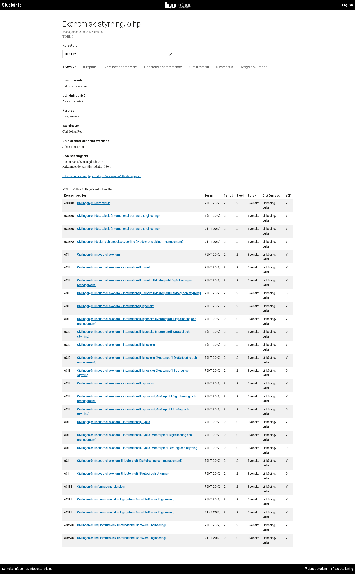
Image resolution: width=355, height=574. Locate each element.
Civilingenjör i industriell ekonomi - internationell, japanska (115, 306)
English (347, 5)
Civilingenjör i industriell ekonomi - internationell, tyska (113, 422)
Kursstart (69, 45)
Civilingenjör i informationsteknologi (101, 486)
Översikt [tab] (69, 67)
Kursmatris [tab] (224, 67)
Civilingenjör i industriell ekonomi (98, 254)
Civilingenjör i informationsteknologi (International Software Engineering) (125, 499)
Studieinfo (12, 5)
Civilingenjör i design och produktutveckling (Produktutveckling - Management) (130, 242)
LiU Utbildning (343, 569)
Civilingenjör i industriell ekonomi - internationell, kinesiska (116, 345)
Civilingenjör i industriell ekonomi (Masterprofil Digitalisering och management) (129, 461)
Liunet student (317, 569)
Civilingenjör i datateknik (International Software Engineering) (118, 216)
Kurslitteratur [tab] (199, 67)
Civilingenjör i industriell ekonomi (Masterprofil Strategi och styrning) (123, 474)
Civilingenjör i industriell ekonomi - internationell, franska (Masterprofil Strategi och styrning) (139, 293)
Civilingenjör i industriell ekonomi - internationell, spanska (115, 383)
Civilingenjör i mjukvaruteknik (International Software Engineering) (121, 525)
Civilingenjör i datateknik (93, 203)
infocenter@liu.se (41, 569)
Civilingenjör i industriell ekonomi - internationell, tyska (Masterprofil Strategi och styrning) (137, 448)
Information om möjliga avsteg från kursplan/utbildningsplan (101, 176)
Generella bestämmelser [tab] (163, 67)
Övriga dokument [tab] (253, 67)
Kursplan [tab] (89, 67)
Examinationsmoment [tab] (120, 67)
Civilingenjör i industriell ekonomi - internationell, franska (114, 267)
